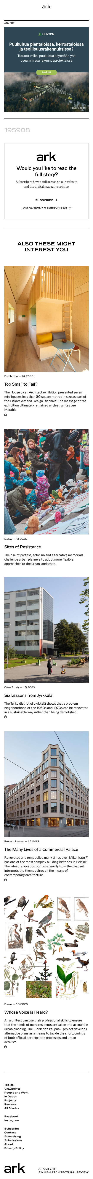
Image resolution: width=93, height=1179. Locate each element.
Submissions (13, 1140)
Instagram (11, 1120)
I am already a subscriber (44, 208)
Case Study (11, 687)
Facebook (11, 1116)
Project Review (14, 841)
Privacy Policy (14, 1148)
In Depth (10, 1096)
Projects (10, 1100)
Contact (10, 1132)
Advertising (12, 1136)
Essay (8, 539)
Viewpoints (12, 1089)
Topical (9, 1085)
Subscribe (44, 200)
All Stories (11, 1108)
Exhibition (11, 376)
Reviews (10, 1104)
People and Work (16, 1093)
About (8, 1144)
